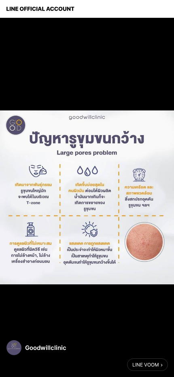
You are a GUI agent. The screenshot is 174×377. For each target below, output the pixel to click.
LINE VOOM (145, 365)
